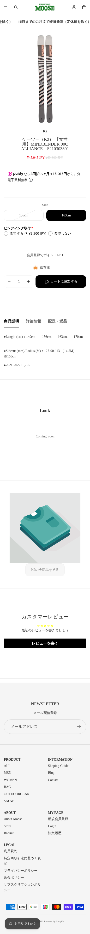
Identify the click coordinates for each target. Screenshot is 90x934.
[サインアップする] (79, 727)
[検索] (16, 7)
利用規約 (10, 851)
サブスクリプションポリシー (22, 887)
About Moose (13, 819)
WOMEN (10, 780)
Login (52, 826)
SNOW (9, 801)
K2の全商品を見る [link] (45, 570)
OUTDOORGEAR (16, 794)
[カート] (84, 7)
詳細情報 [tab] (33, 321)
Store (7, 826)
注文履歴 (54, 833)
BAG (7, 787)
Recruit (9, 833)
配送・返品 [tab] (57, 321)
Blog (51, 773)
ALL (7, 766)
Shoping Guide (58, 766)
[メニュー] (5, 7)
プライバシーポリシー (20, 870)
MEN (7, 773)
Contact (53, 780)
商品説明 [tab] (11, 321)
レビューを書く (45, 643)
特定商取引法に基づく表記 (22, 860)
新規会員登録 (58, 819)
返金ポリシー (14, 877)
